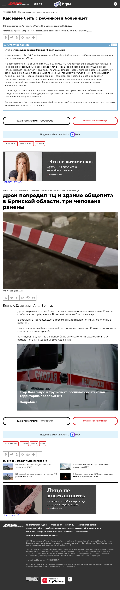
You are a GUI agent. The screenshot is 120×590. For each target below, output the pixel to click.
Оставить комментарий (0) (95, 121)
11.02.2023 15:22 (9, 12)
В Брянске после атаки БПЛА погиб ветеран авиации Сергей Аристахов (93, 475)
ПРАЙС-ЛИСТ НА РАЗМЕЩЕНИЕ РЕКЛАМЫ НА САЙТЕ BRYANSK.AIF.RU (74, 528)
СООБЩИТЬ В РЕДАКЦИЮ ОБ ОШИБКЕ (42, 535)
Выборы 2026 (82, 532)
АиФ (21, 291)
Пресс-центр (56, 525)
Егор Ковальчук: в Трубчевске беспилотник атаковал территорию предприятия (62, 394)
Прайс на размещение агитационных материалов (49, 532)
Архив (17, 31)
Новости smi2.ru (12, 182)
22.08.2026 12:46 (10, 191)
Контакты (69, 525)
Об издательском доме (36, 525)
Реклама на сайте (34, 528)
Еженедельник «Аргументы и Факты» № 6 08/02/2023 (68, 31)
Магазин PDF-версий (87, 525)
